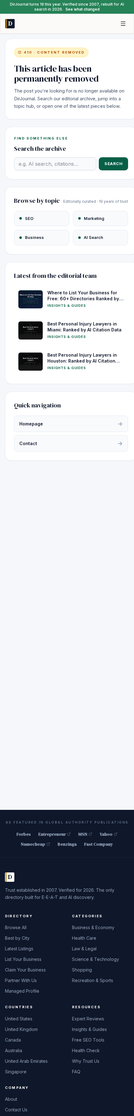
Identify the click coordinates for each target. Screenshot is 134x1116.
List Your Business (23, 959)
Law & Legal (84, 948)
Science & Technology (95, 959)
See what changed (82, 9)
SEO (29, 218)
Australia (13, 1050)
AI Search (93, 237)
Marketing (94, 218)
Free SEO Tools (88, 1039)
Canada (13, 1039)
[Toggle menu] (123, 23)
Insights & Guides (89, 1029)
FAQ (76, 1071)
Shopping (82, 969)
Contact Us (16, 1109)
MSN (82, 834)
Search (113, 163)
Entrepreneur (52, 834)
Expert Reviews (88, 1018)
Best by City (17, 938)
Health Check (86, 1050)
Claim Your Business (25, 969)
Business (34, 237)
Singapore (15, 1071)
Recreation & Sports (92, 980)
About (11, 1099)
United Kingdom (21, 1029)
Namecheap (33, 844)
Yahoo (106, 834)
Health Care (84, 938)
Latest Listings (19, 948)
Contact (71, 443)
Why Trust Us (85, 1061)
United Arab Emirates (26, 1061)
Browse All (15, 927)
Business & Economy (93, 927)
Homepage (71, 423)
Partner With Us (21, 980)
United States (18, 1018)
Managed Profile (22, 991)
